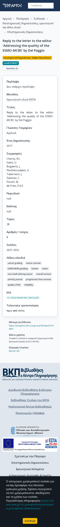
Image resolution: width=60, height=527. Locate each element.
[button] (15, 263)
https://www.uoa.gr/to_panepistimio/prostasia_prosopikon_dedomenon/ (30, 504)
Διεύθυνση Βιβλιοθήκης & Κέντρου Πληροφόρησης (30, 391)
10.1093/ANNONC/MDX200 (23, 298)
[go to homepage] (12, 5)
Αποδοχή (30, 520)
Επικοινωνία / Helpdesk (30, 413)
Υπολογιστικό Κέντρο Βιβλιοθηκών (30, 406)
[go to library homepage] (30, 374)
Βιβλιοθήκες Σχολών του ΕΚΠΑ (30, 400)
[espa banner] (30, 444)
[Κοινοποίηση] (56, 64)
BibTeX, (12, 351)
